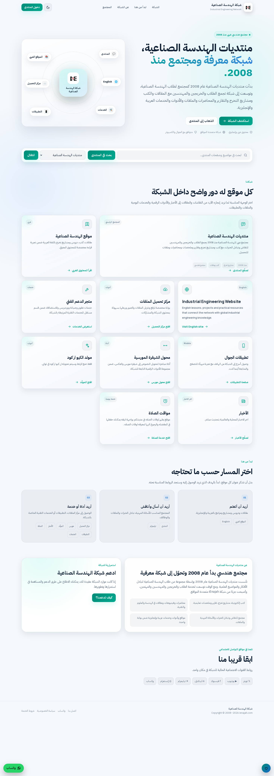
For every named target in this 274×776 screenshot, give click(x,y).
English (226, 521)
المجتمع (107, 7)
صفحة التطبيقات (239, 382)
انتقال (31, 155)
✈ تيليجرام (183, 681)
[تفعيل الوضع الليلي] (48, 7)
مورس (71, 526)
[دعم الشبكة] (266, 768)
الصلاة (40, 526)
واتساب (150, 681)
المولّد (61, 526)
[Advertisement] (162, 748)
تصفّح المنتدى (240, 270)
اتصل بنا (72, 711)
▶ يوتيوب (232, 681)
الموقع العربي (240, 521)
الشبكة (155, 7)
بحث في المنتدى (101, 155)
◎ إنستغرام (165, 681)
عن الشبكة (123, 7)
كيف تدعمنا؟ (104, 597)
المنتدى (165, 526)
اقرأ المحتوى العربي (82, 270)
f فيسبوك (216, 681)
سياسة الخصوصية (46, 711)
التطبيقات (85, 534)
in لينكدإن (199, 681)
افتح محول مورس (160, 382)
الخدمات (72, 534)
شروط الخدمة (27, 711)
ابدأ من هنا (140, 7)
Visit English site (192, 326)
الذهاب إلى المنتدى (201, 121)
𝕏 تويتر (246, 681)
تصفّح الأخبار (241, 438)
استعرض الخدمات (82, 327)
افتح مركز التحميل (161, 327)
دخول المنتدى (32, 7)
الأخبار (50, 526)
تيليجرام (153, 526)
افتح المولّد (86, 382)
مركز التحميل (84, 526)
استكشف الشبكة (238, 121)
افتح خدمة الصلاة (161, 438)
